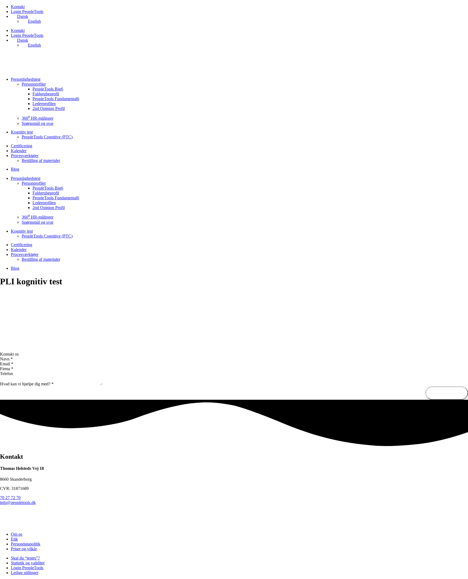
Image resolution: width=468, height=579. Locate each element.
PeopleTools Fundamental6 (55, 98)
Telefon (6, 373)
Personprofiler (34, 84)
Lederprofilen (44, 103)
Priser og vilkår (24, 549)
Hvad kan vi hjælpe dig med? (27, 384)
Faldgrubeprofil (45, 94)
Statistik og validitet (27, 563)
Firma (6, 368)
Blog (15, 169)
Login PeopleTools (27, 11)
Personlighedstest (25, 79)
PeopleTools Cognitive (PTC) (47, 137)
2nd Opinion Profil (48, 108)
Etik (14, 539)
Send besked (447, 393)
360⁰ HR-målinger (37, 118)
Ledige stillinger (24, 572)
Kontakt (18, 6)
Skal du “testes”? (25, 558)
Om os (16, 534)
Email (6, 364)
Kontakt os (9, 354)
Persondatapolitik (25, 544)
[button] (234, 354)
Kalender (19, 150)
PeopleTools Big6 (47, 89)
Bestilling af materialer (41, 160)
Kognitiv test (22, 132)
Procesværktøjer (24, 155)
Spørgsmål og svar (37, 123)
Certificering (21, 146)
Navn (6, 359)
